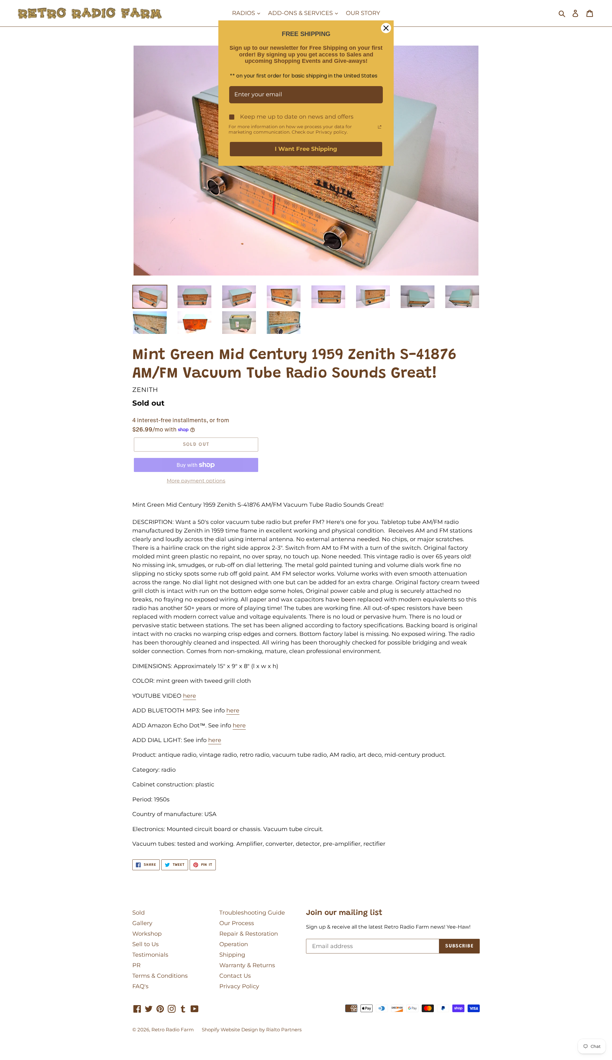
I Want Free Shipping (306, 148)
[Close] (386, 28)
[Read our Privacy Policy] (379, 127)
